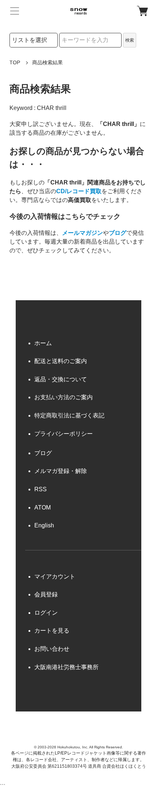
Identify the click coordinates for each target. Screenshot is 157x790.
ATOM (42, 507)
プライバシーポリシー (63, 434)
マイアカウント (54, 576)
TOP (14, 62)
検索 (129, 40)
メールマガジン (82, 233)
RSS (40, 489)
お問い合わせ (51, 649)
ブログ (117, 233)
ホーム (43, 343)
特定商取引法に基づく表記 (69, 415)
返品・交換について (60, 379)
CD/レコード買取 (79, 191)
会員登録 (46, 594)
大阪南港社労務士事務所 (66, 667)
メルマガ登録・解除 (60, 471)
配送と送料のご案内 (60, 361)
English (44, 525)
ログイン (46, 613)
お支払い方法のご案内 (63, 397)
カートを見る (51, 630)
